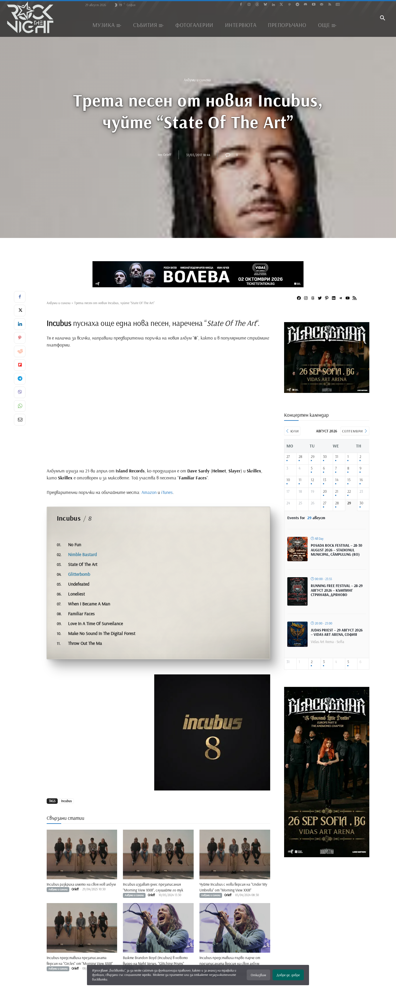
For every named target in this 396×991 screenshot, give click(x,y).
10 (288, 480)
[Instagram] (249, 4)
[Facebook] (241, 4)
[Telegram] (297, 4)
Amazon (149, 492)
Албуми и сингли (197, 79)
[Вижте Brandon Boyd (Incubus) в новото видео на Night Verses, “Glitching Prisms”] (158, 928)
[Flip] (20, 365)
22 (349, 491)
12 (312, 480)
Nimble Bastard (82, 554)
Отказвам (258, 975)
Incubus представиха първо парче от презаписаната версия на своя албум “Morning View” (229, 963)
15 (348, 480)
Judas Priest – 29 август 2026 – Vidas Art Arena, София (337, 632)
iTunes (167, 492)
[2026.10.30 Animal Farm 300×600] (326, 855)
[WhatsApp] (20, 406)
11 (300, 480)
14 (336, 480)
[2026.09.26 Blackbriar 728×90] (198, 274)
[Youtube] (313, 4)
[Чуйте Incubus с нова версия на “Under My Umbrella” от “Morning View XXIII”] (234, 854)
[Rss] (329, 4)
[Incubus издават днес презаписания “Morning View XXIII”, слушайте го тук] (158, 854)
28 (300, 456)
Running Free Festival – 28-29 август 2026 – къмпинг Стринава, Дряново (337, 590)
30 (325, 456)
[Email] (20, 419)
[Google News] (338, 4)
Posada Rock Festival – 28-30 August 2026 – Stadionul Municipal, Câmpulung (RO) (336, 550)
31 (336, 456)
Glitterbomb (79, 574)
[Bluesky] (265, 4)
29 (313, 456)
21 (336, 491)
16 (361, 480)
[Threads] (257, 4)
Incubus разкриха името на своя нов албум (81, 884)
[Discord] (305, 4)
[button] (382, 18)
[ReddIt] (20, 351)
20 (325, 491)
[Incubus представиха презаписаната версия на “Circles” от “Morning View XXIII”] (82, 928)
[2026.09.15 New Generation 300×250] (326, 390)
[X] (20, 310)
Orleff (167, 154)
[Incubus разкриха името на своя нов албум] (82, 854)
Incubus (66, 801)
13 (324, 480)
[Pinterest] (289, 4)
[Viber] (20, 392)
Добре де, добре (288, 975)
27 (288, 456)
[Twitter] (281, 4)
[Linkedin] (273, 4)
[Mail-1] (321, 4)
